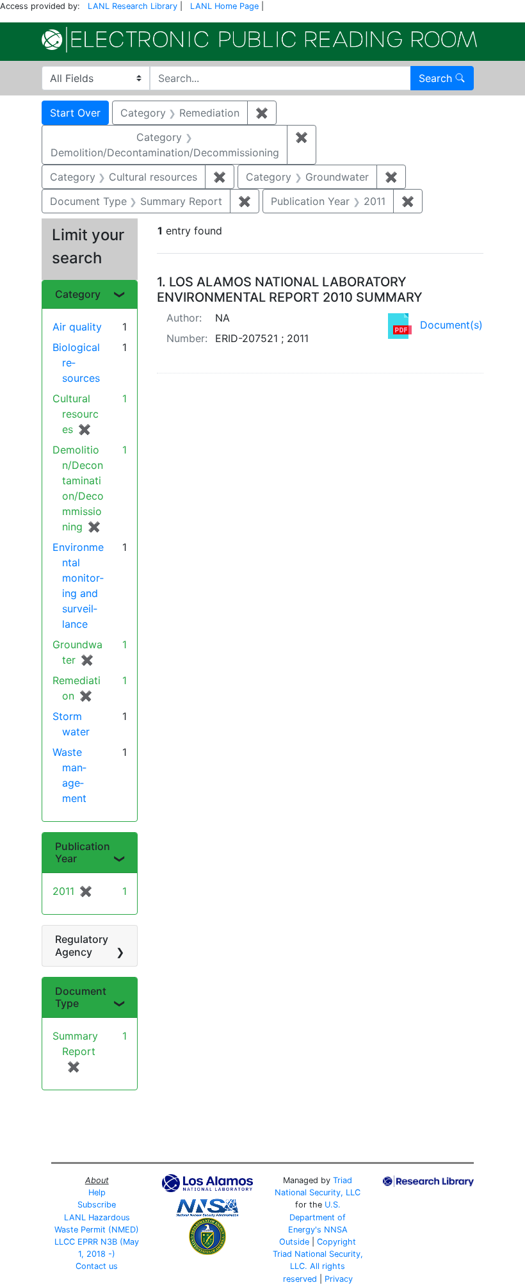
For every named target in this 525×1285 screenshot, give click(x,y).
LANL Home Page (224, 6)
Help (97, 1192)
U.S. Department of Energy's (317, 1217)
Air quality (77, 326)
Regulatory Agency (81, 945)
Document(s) (451, 324)
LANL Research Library (132, 6)
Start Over (75, 112)
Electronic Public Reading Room (259, 40)
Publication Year (82, 852)
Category (78, 294)
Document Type (80, 997)
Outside (294, 1242)
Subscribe (96, 1204)
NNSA (336, 1229)
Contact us (97, 1266)
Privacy (339, 1279)
